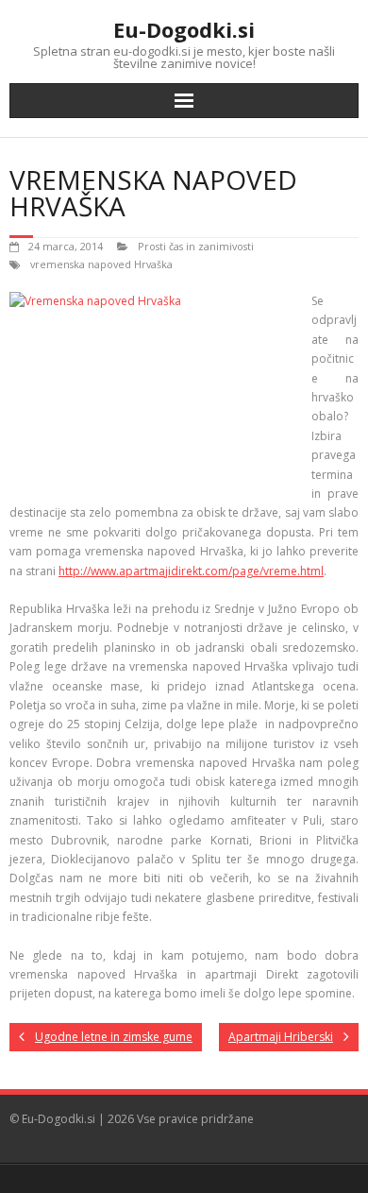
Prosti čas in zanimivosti (196, 246)
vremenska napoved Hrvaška (101, 264)
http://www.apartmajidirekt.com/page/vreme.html (191, 571)
